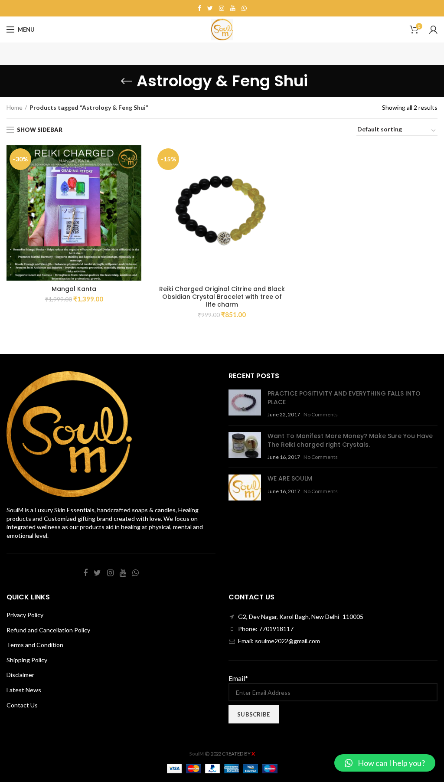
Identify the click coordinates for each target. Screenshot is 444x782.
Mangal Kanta (74, 289)
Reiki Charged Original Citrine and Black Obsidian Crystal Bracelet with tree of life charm (222, 297)
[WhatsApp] (244, 8)
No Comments (321, 414)
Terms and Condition (35, 644)
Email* (238, 678)
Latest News (24, 690)
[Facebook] (199, 8)
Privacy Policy (25, 614)
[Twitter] (210, 8)
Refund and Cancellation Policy (48, 630)
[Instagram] (221, 8)
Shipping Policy (27, 660)
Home (15, 107)
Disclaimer (20, 674)
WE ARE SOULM (290, 478)
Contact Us (22, 705)
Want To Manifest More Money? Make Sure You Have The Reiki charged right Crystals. (350, 440)
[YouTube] (232, 8)
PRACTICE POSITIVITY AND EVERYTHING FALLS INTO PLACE (344, 397)
